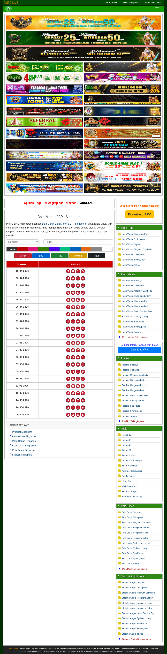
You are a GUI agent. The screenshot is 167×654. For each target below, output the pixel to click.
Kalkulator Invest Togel (133, 496)
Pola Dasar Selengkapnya (134, 569)
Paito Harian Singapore (24, 441)
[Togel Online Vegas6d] (44, 148)
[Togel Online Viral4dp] (122, 82)
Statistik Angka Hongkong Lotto (137, 608)
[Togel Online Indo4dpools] (44, 192)
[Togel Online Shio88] (122, 148)
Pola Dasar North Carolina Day (136, 543)
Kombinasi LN (128, 476)
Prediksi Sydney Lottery (133, 400)
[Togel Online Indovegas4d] (122, 192)
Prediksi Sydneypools (132, 411)
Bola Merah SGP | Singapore (59, 217)
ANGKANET (87, 203)
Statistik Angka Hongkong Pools (137, 603)
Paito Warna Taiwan (131, 332)
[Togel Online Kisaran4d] (44, 71)
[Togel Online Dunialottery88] (122, 137)
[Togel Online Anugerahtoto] (44, 170)
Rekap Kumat (128, 455)
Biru (41, 255)
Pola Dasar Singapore (23, 450)
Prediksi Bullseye (130, 365)
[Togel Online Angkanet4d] (122, 170)
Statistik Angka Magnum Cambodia (138, 593)
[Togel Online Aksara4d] (44, 159)
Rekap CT (126, 450)
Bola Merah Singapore (24, 445)
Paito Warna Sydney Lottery (135, 316)
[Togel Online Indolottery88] (44, 137)
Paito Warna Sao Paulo (133, 321)
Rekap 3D (126, 440)
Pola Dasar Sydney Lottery (134, 548)
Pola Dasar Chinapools (132, 517)
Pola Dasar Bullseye (131, 512)
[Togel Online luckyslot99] (122, 115)
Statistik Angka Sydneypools (135, 628)
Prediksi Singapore (22, 431)
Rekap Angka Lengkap (132, 460)
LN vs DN (126, 481)
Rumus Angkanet (153, 2)
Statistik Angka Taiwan (132, 634)
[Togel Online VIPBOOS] (83, 29)
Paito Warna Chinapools (133, 254)
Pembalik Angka (129, 491)
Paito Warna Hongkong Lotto (135, 306)
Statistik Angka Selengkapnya (136, 639)
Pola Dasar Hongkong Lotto (135, 538)
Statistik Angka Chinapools (134, 587)
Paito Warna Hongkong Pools (136, 234)
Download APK (139, 214)
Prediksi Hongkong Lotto (133, 390)
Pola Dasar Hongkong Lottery (136, 527)
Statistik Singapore (22, 454)
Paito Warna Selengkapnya (135, 337)
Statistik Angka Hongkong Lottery (137, 598)
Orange (78, 255)
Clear (12, 249)
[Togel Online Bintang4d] (122, 159)
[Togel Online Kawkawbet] (44, 115)
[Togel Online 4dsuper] (83, 60)
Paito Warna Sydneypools (134, 239)
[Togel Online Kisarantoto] (122, 71)
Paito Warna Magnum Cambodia (137, 249)
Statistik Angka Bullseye (133, 582)
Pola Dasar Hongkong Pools (135, 533)
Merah (22, 255)
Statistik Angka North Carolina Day (138, 613)
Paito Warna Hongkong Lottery (136, 296)
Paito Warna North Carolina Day (137, 311)
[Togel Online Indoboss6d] (122, 93)
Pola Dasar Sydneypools (133, 558)
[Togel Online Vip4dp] (122, 104)
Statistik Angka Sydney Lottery (136, 618)
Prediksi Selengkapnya (133, 421)
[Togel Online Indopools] (122, 181)
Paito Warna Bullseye (132, 280)
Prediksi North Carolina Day (135, 395)
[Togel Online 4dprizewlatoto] (44, 181)
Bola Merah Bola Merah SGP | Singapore (64, 223)
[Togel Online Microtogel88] (44, 93)
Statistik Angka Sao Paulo (134, 623)
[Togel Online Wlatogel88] (122, 126)
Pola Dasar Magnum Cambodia (136, 522)
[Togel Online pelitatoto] (44, 82)
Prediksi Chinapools (131, 370)
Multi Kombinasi (129, 486)
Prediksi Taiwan (129, 416)
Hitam (96, 255)
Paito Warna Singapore (24, 436)
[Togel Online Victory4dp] (44, 104)
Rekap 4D (126, 445)
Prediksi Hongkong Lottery (134, 380)
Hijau (59, 255)
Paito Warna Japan (131, 244)
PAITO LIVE (10, 3)
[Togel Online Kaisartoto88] (44, 126)
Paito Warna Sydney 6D (133, 260)
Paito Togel (13, 648)
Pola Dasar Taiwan (130, 563)
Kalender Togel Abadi (132, 471)
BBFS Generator (129, 465)
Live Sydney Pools (131, 2)
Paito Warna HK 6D (131, 265)
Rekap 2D (126, 435)
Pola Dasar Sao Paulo (132, 553)
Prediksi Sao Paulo (131, 406)
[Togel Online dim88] (83, 45)
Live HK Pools (111, 2)
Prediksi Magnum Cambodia (135, 375)
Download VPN (139, 349)
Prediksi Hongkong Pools (134, 385)
